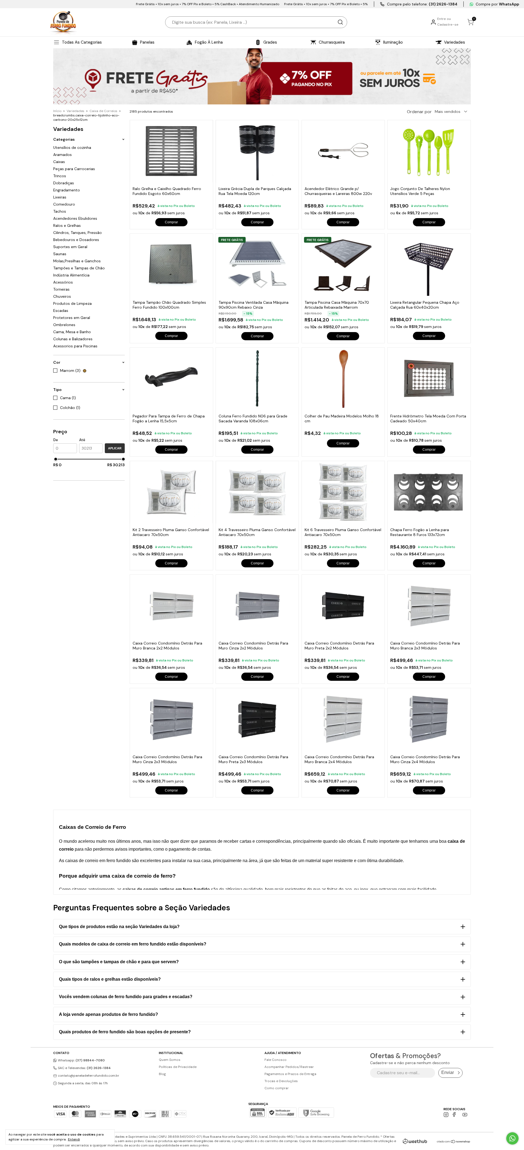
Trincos (59, 175)
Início (57, 111)
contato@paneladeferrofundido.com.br (88, 1075)
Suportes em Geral (70, 246)
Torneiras (61, 289)
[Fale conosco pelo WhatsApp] (512, 1138)
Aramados (62, 154)
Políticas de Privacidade (177, 1067)
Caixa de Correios (103, 111)
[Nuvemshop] (454, 1142)
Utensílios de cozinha (72, 147)
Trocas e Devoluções (281, 1081)
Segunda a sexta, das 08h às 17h (82, 1083)
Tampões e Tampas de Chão (79, 268)
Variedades (75, 111)
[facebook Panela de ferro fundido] (455, 1114)
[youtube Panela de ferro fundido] (465, 1114)
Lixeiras (59, 197)
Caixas (59, 161)
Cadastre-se (447, 24)
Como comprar (276, 1088)
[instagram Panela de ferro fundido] (446, 1114)
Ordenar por (419, 112)
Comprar (171, 222)
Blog (162, 1074)
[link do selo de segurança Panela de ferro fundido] (282, 1113)
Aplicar (114, 448)
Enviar (447, 1072)
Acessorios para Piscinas (75, 346)
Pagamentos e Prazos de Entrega (290, 1074)
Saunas (59, 253)
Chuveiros (62, 296)
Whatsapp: (81, 1060)
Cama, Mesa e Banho (72, 331)
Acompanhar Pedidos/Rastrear (289, 1067)
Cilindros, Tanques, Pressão (77, 232)
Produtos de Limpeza (72, 303)
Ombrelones (64, 324)
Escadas (60, 310)
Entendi (74, 1139)
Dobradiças (63, 182)
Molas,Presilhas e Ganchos (77, 260)
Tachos (59, 211)
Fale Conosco (275, 1060)
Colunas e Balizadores (73, 338)
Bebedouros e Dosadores (76, 239)
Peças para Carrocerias (74, 168)
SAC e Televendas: (84, 1068)
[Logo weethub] (415, 1141)
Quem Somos (169, 1060)
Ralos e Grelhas (67, 225)
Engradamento (66, 190)
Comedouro (64, 204)
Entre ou (444, 19)
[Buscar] (340, 22)
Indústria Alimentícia (71, 275)
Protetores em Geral (71, 317)
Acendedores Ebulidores (75, 218)
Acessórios (63, 282)
